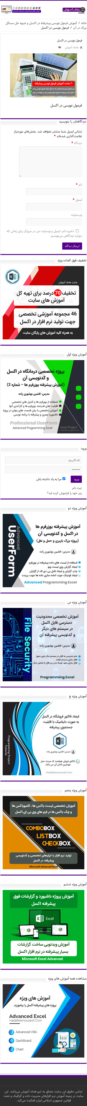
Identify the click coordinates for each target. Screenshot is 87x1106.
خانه (84, 23)
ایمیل (77, 200)
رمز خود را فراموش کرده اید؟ (64, 493)
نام (79, 184)
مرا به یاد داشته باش (49, 479)
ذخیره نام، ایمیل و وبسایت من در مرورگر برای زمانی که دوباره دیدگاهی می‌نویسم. (44, 233)
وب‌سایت (76, 215)
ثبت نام (77, 488)
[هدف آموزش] (43, 9)
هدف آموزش (71, 47)
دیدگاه (76, 143)
